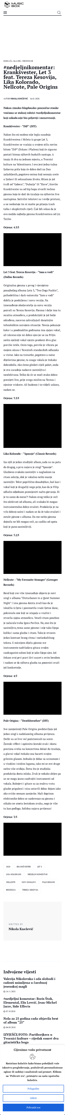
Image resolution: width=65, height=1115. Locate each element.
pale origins (48, 882)
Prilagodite (33, 1088)
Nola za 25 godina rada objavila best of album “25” (30, 1020)
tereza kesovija (30, 890)
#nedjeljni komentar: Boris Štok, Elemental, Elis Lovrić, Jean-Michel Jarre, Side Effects (30, 1002)
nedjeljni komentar (37, 874)
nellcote (10, 882)
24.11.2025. (11, 991)
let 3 (39, 866)
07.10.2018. (11, 1011)
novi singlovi (29, 882)
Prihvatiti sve (33, 1107)
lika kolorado (13, 874)
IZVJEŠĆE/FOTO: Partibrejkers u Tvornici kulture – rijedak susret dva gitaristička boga (31, 1038)
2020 (8, 866)
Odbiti (33, 1098)
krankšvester (24, 866)
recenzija (11, 890)
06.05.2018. (11, 1027)
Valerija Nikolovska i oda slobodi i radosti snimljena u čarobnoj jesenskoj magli (29, 982)
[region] (32, 1080)
